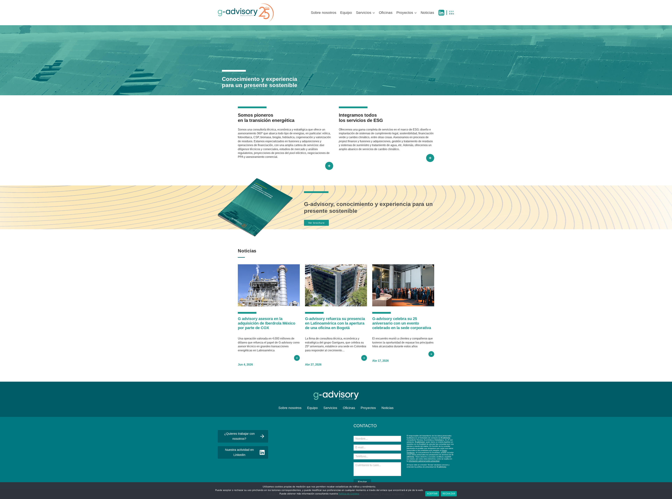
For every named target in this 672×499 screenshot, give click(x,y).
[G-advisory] (246, 13)
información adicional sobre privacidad (424, 461)
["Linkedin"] (441, 12)
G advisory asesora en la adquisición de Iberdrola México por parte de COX (266, 323)
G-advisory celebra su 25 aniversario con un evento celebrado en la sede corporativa (401, 323)
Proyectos (368, 408)
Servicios (330, 408)
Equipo (346, 13)
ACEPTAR (432, 493)
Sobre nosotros (323, 13)
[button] (373, 12)
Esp (451, 11)
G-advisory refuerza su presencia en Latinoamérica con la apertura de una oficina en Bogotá (335, 323)
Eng (451, 14)
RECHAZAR (449, 493)
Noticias (427, 13)
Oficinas (386, 13)
